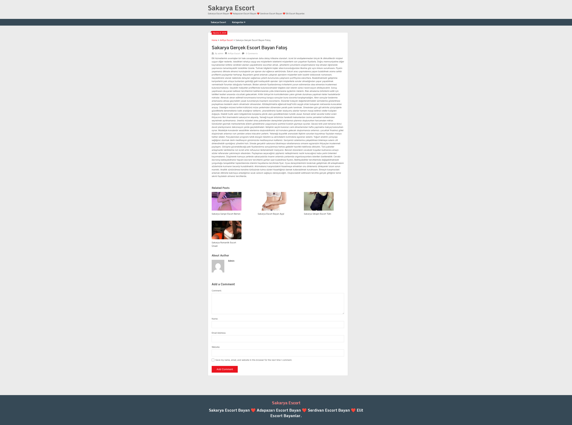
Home (214, 40)
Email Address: (219, 333)
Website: (216, 347)
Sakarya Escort (231, 7)
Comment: (217, 290)
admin (220, 53)
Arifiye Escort (226, 40)
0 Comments (252, 53)
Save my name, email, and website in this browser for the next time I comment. (253, 360)
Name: (215, 318)
